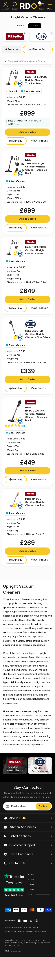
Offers (34, 25)
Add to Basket (27, 132)
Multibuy (17, 141)
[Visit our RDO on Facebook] (19, 921)
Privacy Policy (40, 932)
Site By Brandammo (13, 951)
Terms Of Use (10, 932)
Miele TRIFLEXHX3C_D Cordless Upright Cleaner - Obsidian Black (36, 166)
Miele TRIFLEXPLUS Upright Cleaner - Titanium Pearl (36, 80)
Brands (20, 25)
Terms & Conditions (25, 932)
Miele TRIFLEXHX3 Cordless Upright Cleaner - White (35, 250)
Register (43, 806)
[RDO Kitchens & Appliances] (28, 6)
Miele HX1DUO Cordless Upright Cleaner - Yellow (35, 502)
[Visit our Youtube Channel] (25, 921)
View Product (39, 141)
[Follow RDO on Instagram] (36, 921)
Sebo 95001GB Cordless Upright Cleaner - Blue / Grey (37, 334)
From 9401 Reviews (14, 895)
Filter (39, 49)
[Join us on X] (30, 921)
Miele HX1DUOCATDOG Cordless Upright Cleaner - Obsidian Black (36, 414)
